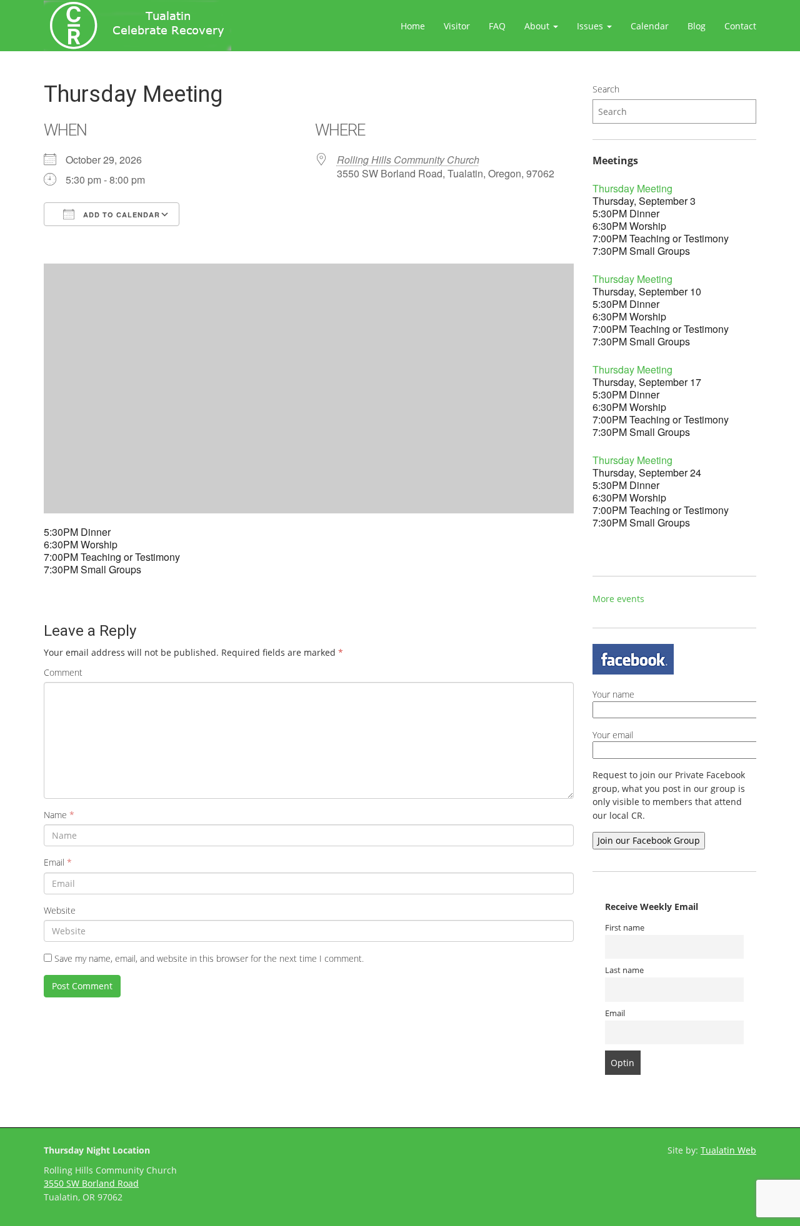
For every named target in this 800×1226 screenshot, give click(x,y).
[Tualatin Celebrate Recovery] (137, 26)
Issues (591, 26)
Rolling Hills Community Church (408, 159)
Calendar (650, 26)
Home (413, 26)
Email (58, 862)
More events (618, 599)
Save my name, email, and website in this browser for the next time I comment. (209, 958)
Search (605, 89)
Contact (740, 26)
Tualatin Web (728, 1150)
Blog (697, 26)
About (538, 26)
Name (59, 815)
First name (624, 927)
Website (60, 910)
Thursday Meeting (632, 188)
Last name (624, 970)
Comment (63, 672)
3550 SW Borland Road (91, 1183)
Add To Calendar (120, 214)
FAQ (497, 26)
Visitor (457, 26)
